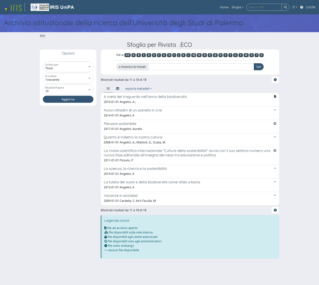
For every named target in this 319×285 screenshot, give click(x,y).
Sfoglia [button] (236, 7)
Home (224, 7)
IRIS (42, 36)
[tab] (108, 88)
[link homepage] (13, 7)
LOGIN (310, 7)
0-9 (127, 55)
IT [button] (293, 7)
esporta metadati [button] (137, 88)
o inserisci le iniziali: (132, 67)
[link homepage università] (53, 7)
